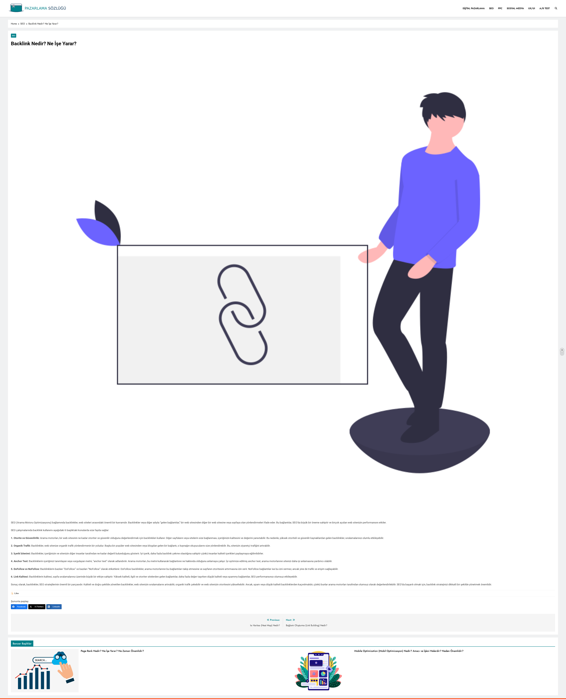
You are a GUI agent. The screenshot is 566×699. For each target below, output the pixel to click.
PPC (500, 8)
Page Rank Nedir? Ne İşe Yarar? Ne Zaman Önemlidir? (112, 651)
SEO (491, 8)
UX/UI (531, 8)
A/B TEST (544, 8)
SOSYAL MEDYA (515, 8)
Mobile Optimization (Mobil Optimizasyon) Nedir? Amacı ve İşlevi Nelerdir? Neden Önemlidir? (408, 651)
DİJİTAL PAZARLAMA (474, 8)
